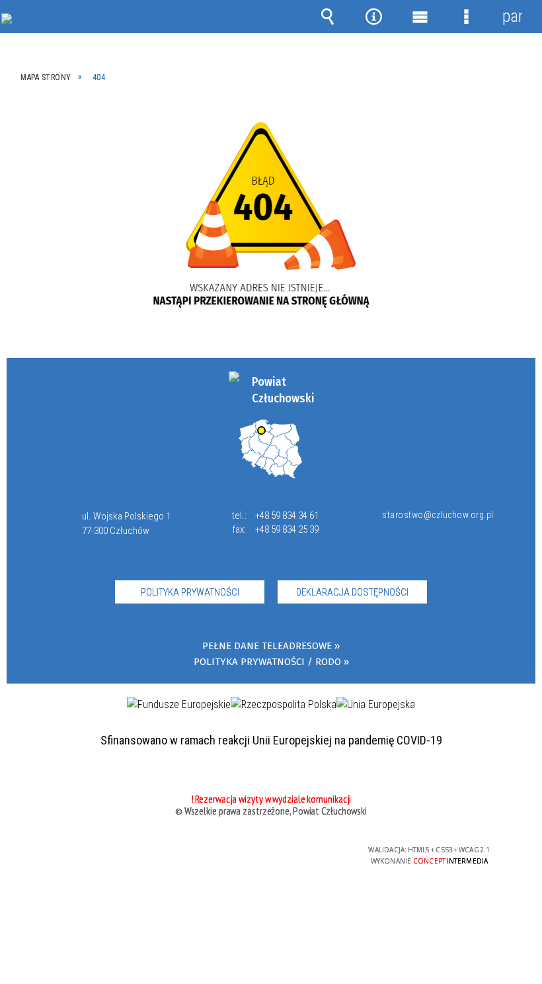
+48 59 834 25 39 (287, 529)
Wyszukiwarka (327, 16)
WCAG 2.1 (303, 850)
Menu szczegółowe (466, 16)
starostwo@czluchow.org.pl (435, 515)
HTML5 (241, 851)
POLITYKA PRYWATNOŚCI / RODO (267, 662)
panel (512, 16)
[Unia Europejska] (375, 705)
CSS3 (261, 851)
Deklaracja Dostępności (352, 592)
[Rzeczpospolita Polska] (283, 705)
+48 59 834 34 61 (287, 515)
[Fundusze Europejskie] (179, 705)
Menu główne (420, 16)
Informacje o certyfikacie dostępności (104, 852)
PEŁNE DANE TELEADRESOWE (267, 646)
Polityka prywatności (190, 592)
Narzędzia (373, 16)
